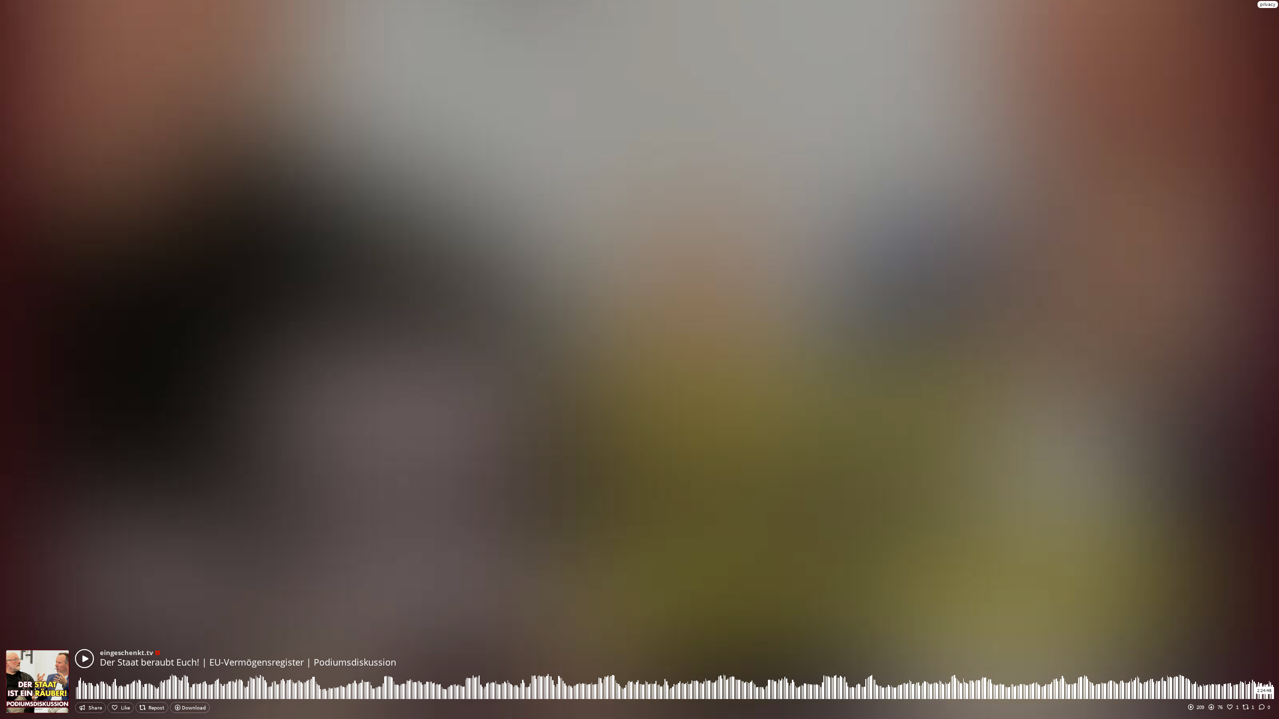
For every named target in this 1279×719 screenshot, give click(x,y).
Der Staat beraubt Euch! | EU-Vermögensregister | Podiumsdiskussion (248, 662)
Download (193, 707)
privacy (1268, 4)
